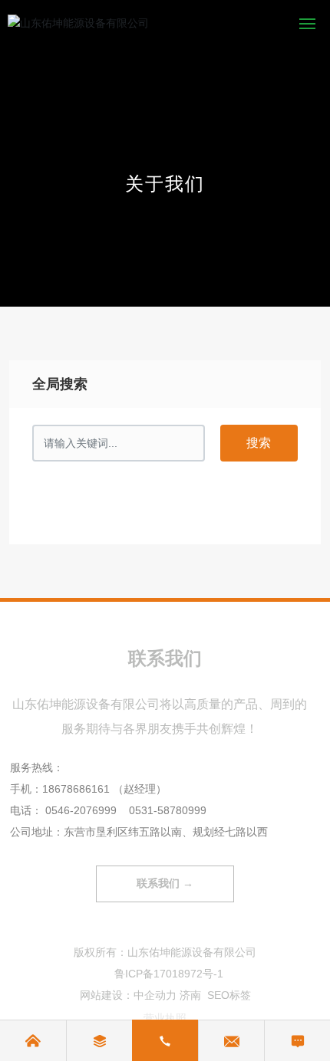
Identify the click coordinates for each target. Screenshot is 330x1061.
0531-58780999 (167, 810)
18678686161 (76, 789)
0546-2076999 (81, 810)
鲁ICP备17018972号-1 (168, 973)
